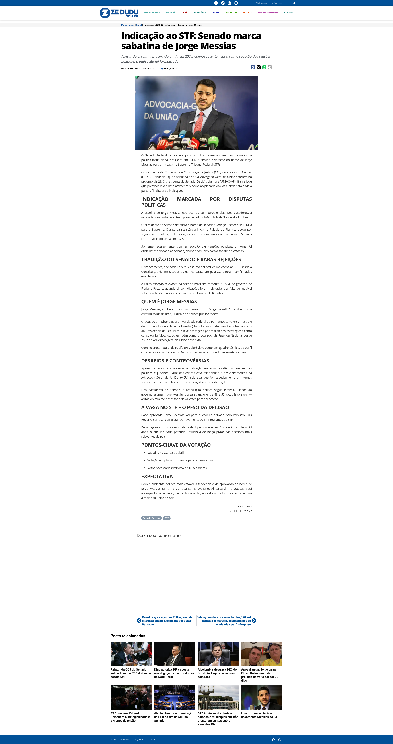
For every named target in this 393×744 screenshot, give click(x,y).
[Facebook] (273, 739)
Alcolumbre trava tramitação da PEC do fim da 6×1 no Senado (173, 716)
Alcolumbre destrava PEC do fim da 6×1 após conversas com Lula (217, 673)
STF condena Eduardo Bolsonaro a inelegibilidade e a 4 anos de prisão (130, 716)
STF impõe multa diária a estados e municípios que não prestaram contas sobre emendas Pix (218, 718)
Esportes (231, 12)
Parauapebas (152, 12)
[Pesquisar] (294, 3)
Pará (184, 12)
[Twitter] (223, 3)
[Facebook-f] (216, 3)
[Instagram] (229, 3)
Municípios (200, 12)
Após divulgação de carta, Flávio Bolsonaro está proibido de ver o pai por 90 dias (259, 675)
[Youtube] (236, 3)
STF (167, 518)
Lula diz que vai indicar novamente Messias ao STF (260, 715)
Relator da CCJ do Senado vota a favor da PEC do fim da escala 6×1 (131, 673)
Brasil (216, 12)
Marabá (170, 12)
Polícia (247, 12)
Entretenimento (268, 12)
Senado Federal (151, 518)
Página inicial (128, 25)
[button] (253, 67)
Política (173, 68)
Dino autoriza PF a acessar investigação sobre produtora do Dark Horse (174, 673)
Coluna (288, 12)
